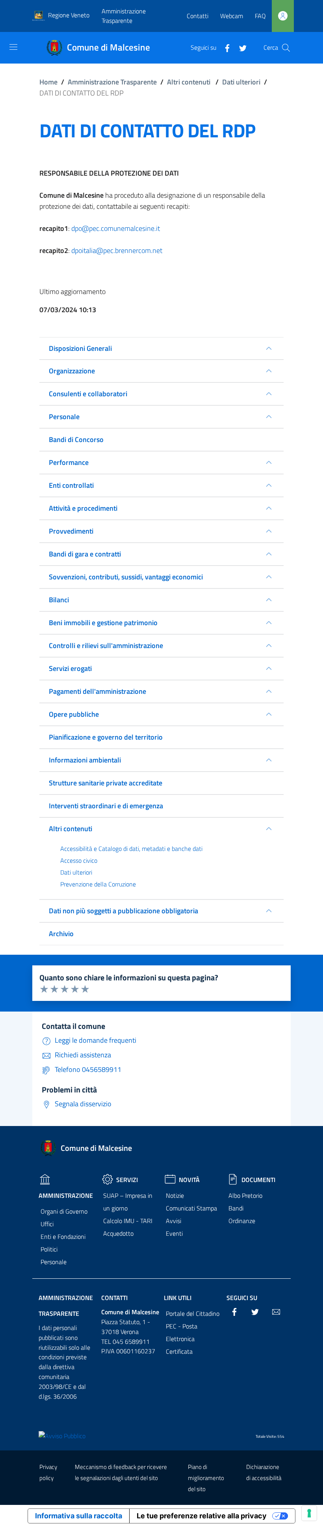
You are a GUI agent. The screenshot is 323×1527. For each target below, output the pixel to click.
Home (48, 82)
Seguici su (241, 1297)
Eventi (174, 1233)
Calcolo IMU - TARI (127, 1220)
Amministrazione (66, 1195)
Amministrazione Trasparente (124, 16)
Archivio (61, 933)
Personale (54, 1262)
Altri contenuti (188, 82)
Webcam (231, 16)
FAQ (260, 16)
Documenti (258, 1179)
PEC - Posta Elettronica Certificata (181, 1338)
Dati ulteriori (241, 82)
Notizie (175, 1195)
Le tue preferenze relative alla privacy (202, 1516)
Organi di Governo (64, 1211)
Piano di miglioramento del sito (206, 1477)
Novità (189, 1179)
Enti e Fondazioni (63, 1236)
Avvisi (173, 1220)
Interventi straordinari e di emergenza (106, 805)
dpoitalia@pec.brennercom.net (116, 250)
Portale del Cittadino (192, 1313)
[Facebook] (224, 47)
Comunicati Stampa (191, 1208)
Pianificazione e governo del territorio (106, 737)
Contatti (197, 16)
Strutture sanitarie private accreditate (105, 783)
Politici (49, 1249)
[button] (286, 47)
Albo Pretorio (245, 1195)
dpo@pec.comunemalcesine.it (115, 228)
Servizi (127, 1179)
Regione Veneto (68, 15)
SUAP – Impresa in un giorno (127, 1202)
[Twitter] (240, 47)
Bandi (235, 1208)
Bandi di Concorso (76, 439)
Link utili (177, 1297)
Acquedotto (118, 1233)
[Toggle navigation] (13, 47)
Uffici (47, 1224)
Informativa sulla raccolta (78, 1516)
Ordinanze (241, 1220)
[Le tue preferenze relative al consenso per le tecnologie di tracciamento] (309, 1513)
